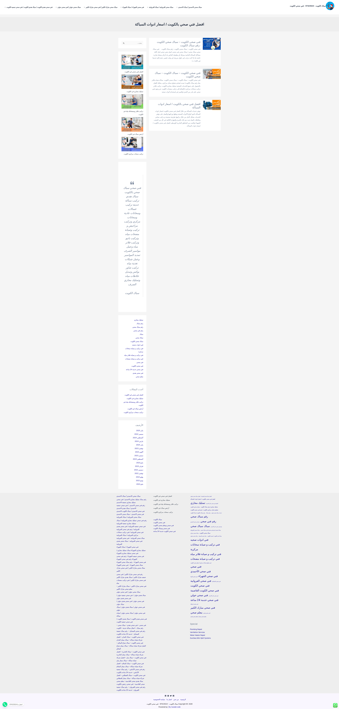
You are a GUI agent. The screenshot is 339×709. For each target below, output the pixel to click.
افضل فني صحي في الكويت (134, 72)
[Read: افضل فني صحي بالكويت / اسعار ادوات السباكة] (212, 105)
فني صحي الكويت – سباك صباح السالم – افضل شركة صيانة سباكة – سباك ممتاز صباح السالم (131, 646)
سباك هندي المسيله (202, 536)
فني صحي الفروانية (201, 580)
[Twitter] (171, 696)
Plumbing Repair (196, 629)
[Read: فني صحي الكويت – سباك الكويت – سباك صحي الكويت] (212, 74)
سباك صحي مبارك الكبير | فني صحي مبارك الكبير (101, 7)
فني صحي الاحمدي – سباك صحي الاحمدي (130, 514)
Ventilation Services (197, 632)
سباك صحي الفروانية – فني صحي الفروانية (131, 538)
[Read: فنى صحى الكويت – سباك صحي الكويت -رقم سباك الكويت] (212, 44)
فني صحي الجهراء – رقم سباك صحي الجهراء (131, 562)
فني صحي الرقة (194, 576)
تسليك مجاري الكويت (195, 507)
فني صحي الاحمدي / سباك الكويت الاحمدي (131, 511)
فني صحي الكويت (137, 366)
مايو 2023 (139, 463)
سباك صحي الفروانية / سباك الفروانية (161, 7)
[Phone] (5, 704)
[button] (177, 7)
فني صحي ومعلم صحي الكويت (163, 525)
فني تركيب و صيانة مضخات (134, 359)
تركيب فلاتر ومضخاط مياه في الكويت (165, 504)
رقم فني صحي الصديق (195, 522)
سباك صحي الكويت (136, 341)
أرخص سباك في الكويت (135, 134)
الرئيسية (183, 699)
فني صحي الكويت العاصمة (205, 590)
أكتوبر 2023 (139, 452)
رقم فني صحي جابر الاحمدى (216, 526)
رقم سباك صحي (137, 327)
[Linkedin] (165, 696)
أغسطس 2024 (138, 438)
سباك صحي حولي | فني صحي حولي (69, 7)
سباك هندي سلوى (194, 536)
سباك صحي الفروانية (195, 530)
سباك (141, 334)
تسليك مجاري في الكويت (135, 91)
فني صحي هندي (138, 373)
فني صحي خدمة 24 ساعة (134, 369)
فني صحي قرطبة (194, 604)
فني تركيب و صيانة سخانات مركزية (205, 547)
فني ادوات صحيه (137, 345)
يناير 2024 (139, 445)
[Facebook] (173, 696)
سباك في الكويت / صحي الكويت (214, 536)
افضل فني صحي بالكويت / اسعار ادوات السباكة (203, 499)
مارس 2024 (139, 441)
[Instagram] (168, 696)
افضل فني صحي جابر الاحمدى (212, 503)
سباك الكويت (157, 519)
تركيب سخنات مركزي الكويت (133, 154)
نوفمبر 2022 (139, 473)
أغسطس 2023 (138, 459)
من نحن (176, 699)
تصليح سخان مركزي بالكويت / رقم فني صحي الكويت (204, 510)
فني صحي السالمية (216, 581)
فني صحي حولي (199, 595)
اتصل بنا (169, 699)
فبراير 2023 (139, 466)
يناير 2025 (139, 430)
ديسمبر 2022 (138, 470)
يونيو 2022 (139, 480)
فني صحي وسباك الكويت (161, 528)
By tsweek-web (174, 707)
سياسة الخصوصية (159, 699)
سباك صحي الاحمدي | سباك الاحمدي (190, 7)
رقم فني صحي (138, 331)
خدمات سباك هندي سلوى (216, 513)
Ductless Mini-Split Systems (200, 638)
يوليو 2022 (139, 477)
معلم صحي (139, 377)
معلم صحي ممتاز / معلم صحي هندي (198, 616)
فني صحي (139, 362)
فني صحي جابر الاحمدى (213, 595)
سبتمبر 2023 (138, 455)
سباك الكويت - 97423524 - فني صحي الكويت (308, 6)
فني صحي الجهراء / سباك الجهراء (133, 7)
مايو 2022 (139, 484)
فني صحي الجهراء (208, 576)
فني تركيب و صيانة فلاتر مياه (133, 355)
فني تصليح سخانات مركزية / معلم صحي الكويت (201, 563)
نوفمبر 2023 (139, 448)
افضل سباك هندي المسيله (206, 496)
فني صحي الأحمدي (201, 571)
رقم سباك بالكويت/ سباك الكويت (198, 513)
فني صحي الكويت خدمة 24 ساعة (164, 531)
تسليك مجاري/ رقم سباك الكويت (209, 507)
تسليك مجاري (138, 320)
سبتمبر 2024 (138, 434)
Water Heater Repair (197, 635)
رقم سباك (140, 323)
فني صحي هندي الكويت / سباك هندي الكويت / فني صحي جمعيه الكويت (30, 7)
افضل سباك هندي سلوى (195, 496)
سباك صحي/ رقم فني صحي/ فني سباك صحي (211, 530)
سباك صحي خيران (195, 533)
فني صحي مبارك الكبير (203, 607)
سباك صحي (139, 338)
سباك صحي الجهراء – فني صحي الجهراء (130, 565)
